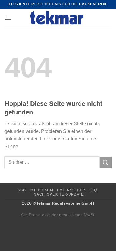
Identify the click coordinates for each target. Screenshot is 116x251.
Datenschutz (71, 190)
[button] (8, 17)
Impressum (41, 190)
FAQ (93, 190)
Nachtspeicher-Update (59, 194)
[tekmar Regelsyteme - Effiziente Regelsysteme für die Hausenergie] (58, 18)
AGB (22, 190)
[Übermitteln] (106, 162)
